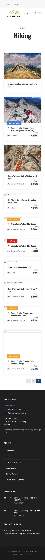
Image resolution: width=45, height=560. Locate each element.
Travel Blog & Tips (13, 462)
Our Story (10, 451)
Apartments (11, 468)
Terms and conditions (15, 480)
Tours (8, 456)
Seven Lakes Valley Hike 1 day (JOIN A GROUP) (27, 511)
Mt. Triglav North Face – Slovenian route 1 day (22, 201)
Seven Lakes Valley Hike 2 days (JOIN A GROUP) (25, 498)
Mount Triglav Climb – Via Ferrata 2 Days (22, 177)
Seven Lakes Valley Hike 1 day (19, 267)
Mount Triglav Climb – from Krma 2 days (22, 290)
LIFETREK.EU (28, 554)
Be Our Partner (12, 474)
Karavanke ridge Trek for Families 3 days (22, 85)
